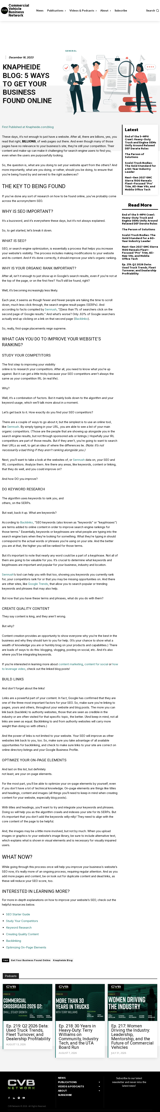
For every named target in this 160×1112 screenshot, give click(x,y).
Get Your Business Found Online (30, 960)
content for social (96, 664)
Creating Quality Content (22, 934)
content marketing (71, 664)
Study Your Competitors (22, 921)
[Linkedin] (13, 1098)
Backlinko (81, 319)
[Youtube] (23, 1098)
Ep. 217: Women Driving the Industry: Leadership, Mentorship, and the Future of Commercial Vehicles (132, 1036)
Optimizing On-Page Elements (26, 947)
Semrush (51, 309)
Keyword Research (19, 927)
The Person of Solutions (134, 155)
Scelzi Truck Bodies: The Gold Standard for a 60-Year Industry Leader (140, 167)
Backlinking (13, 941)
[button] (152, 10)
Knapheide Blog (63, 960)
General (71, 50)
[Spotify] (18, 1098)
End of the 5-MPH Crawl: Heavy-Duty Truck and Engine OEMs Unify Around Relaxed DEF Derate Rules (140, 142)
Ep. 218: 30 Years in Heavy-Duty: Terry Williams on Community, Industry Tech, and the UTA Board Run (78, 1036)
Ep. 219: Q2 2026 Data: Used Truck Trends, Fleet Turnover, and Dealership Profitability (139, 268)
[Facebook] (8, 1098)
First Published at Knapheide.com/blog (28, 127)
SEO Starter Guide (18, 914)
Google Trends (38, 584)
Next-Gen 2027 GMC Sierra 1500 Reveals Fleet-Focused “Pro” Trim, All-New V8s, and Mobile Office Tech (140, 183)
